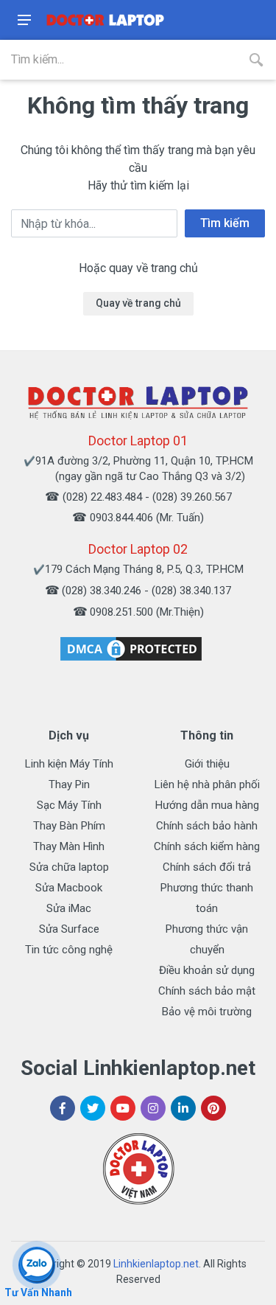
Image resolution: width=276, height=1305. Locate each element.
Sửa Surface (69, 929)
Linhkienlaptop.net (156, 1264)
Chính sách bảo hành (207, 825)
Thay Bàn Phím (69, 825)
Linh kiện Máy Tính (69, 763)
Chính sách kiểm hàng (207, 846)
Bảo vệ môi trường (207, 1011)
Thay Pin (69, 784)
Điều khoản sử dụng (207, 970)
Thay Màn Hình (69, 846)
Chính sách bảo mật (206, 991)
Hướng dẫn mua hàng (207, 805)
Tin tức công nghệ (69, 949)
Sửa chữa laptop (69, 867)
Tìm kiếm (225, 223)
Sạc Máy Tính (69, 805)
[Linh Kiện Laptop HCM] (105, 20)
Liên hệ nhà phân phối (207, 784)
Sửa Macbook (68, 887)
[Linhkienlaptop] (138, 402)
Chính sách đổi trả (207, 867)
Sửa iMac (68, 908)
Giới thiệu (207, 763)
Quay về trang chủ (138, 303)
